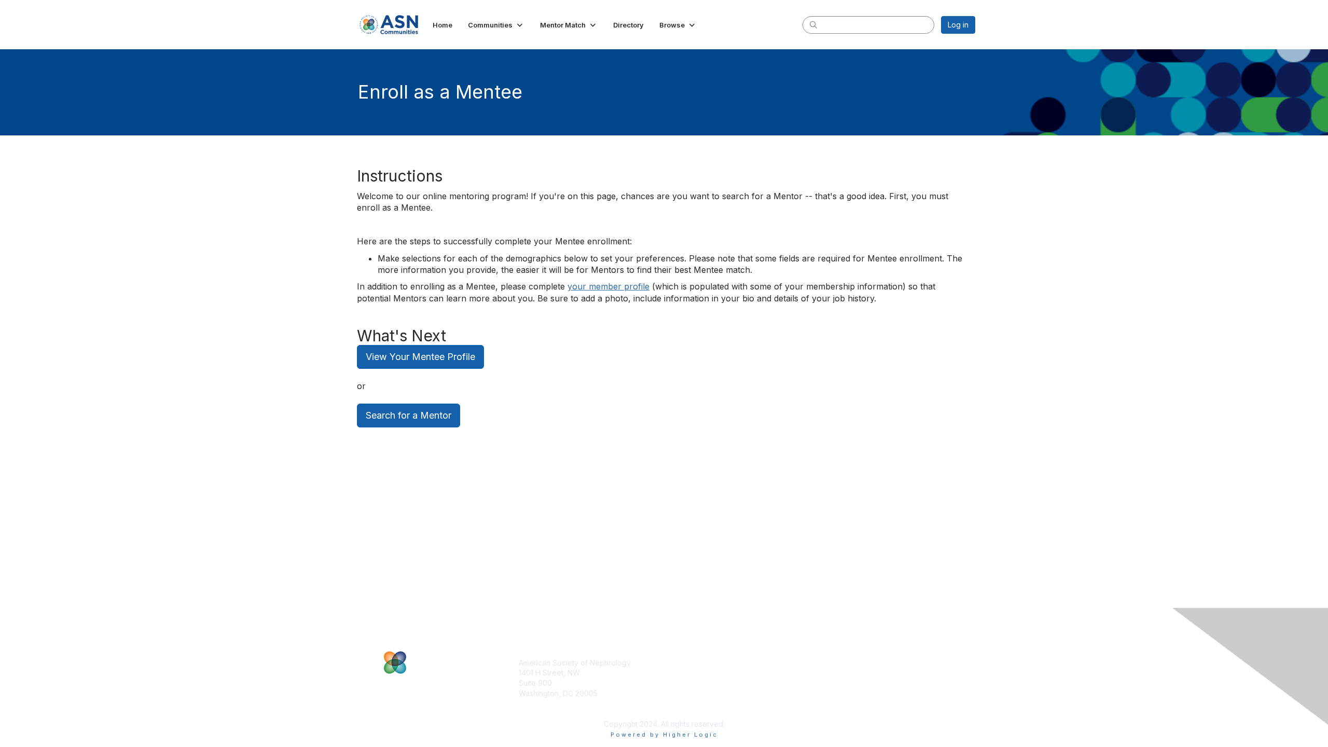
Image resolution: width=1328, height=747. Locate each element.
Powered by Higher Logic (664, 734)
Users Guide (839, 672)
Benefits (682, 672)
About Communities (850, 662)
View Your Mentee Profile (420, 356)
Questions (835, 693)
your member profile (608, 286)
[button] (496, 25)
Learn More (688, 683)
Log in (958, 24)
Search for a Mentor (408, 415)
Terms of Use (841, 683)
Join (675, 662)
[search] (813, 24)
